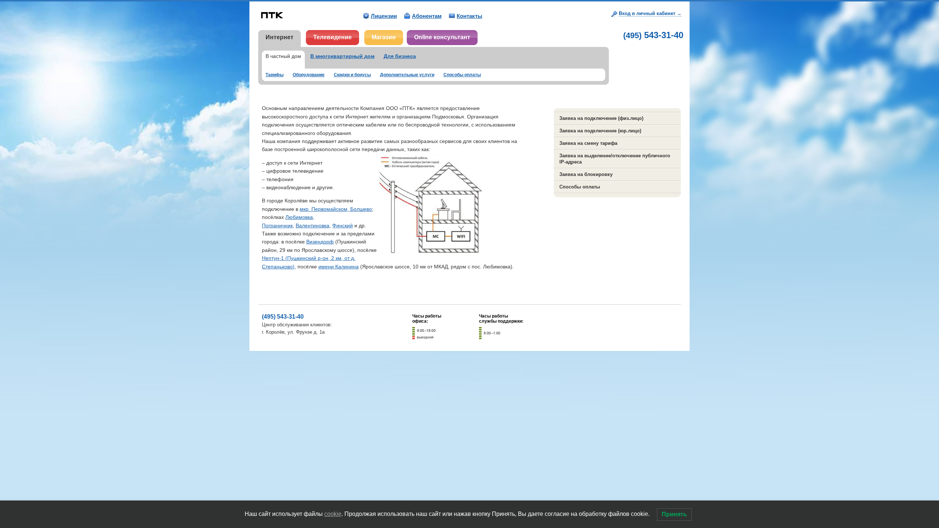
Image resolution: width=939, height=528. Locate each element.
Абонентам (427, 16)
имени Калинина (338, 267)
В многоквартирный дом (342, 56)
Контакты (469, 16)
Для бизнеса (400, 56)
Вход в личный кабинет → (650, 13)
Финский (342, 225)
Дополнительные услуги (407, 74)
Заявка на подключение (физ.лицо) (601, 118)
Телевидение (332, 37)
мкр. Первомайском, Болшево (336, 209)
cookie (332, 514)
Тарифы (275, 74)
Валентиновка (312, 225)
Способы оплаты (462, 74)
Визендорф (320, 242)
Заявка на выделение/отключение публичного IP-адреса (614, 159)
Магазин (384, 37)
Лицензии (384, 16)
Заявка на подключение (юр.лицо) (600, 130)
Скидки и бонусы (352, 74)
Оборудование (309, 74)
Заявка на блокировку (586, 174)
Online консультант (442, 37)
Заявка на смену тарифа (588, 143)
